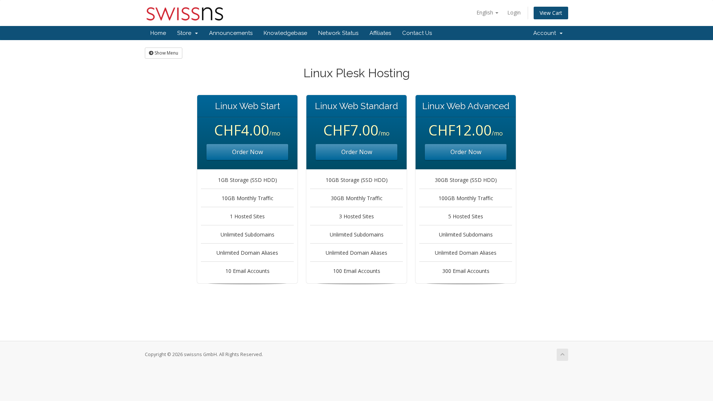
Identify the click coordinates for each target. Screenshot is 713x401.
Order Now (247, 152)
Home (158, 33)
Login (514, 12)
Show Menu (165, 53)
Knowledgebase (285, 33)
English (485, 12)
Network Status (338, 33)
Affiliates (380, 33)
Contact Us (417, 33)
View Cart (551, 12)
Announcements (231, 33)
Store (185, 33)
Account (546, 33)
